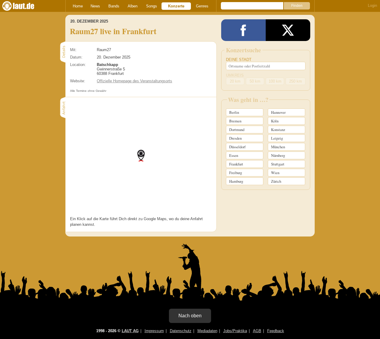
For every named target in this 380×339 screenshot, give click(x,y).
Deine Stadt (238, 59)
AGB (257, 331)
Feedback (275, 331)
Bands (113, 6)
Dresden (235, 138)
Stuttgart (277, 164)
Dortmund (236, 129)
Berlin (234, 112)
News (95, 6)
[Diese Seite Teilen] (243, 30)
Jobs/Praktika (235, 331)
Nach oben (190, 315)
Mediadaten (207, 331)
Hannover (278, 112)
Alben (132, 6)
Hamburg (236, 181)
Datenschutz (180, 331)
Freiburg (235, 172)
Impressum (154, 331)
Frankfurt (236, 164)
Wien (275, 172)
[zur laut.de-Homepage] (24, 6)
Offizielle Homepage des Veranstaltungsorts (134, 81)
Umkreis (235, 75)
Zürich (276, 181)
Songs (151, 6)
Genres (202, 6)
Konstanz (278, 129)
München (278, 146)
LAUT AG (130, 331)
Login (372, 5)
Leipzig (277, 138)
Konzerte (176, 6)
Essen (233, 155)
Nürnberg (278, 155)
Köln (274, 121)
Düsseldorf (237, 146)
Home (78, 6)
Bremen (235, 121)
